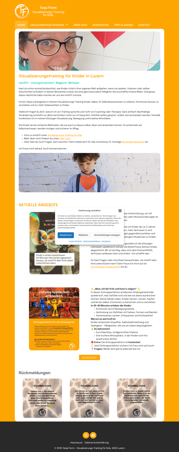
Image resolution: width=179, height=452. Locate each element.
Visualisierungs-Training (47, 24)
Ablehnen (83, 235)
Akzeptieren (66, 235)
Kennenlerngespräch (133, 142)
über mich (64, 139)
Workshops (100, 24)
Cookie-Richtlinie (75, 241)
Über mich (80, 24)
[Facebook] (93, 435)
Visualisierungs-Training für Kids (65, 135)
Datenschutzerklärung (91, 241)
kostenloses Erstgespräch (105, 267)
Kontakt (144, 24)
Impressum (106, 241)
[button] (120, 210)
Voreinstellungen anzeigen (107, 235)
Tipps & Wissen (123, 24)
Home (21, 24)
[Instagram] (86, 435)
